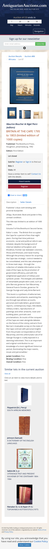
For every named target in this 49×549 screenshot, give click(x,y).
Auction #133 (20, 17)
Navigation (39, 31)
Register (19, 162)
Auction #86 (30, 56)
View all (7, 374)
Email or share (15, 195)
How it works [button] (24, 181)
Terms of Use (42, 530)
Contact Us (36, 174)
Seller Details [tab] (25, 202)
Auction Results (15, 56)
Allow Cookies (24, 545)
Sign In (28, 162)
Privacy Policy (8, 532)
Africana (12, 59)
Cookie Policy (41, 541)
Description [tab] (11, 202)
